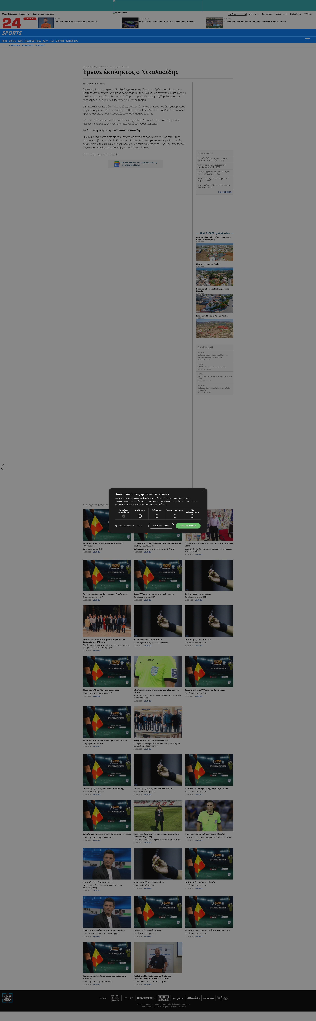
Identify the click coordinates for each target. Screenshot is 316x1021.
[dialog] (158, 510)
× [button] (203, 491)
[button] (128, 525)
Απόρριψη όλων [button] (161, 526)
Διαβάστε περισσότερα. (156, 504)
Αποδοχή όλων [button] (188, 526)
